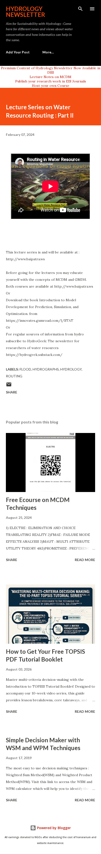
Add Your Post (18, 52)
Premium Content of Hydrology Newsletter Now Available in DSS (50, 70)
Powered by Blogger (53, 827)
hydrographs (46, 369)
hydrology (71, 369)
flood (25, 369)
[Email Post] (9, 386)
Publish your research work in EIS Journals (50, 81)
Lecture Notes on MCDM (50, 77)
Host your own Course (50, 85)
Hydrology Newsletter (25, 11)
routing (14, 376)
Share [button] (11, 392)
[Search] (80, 9)
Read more (85, 560)
